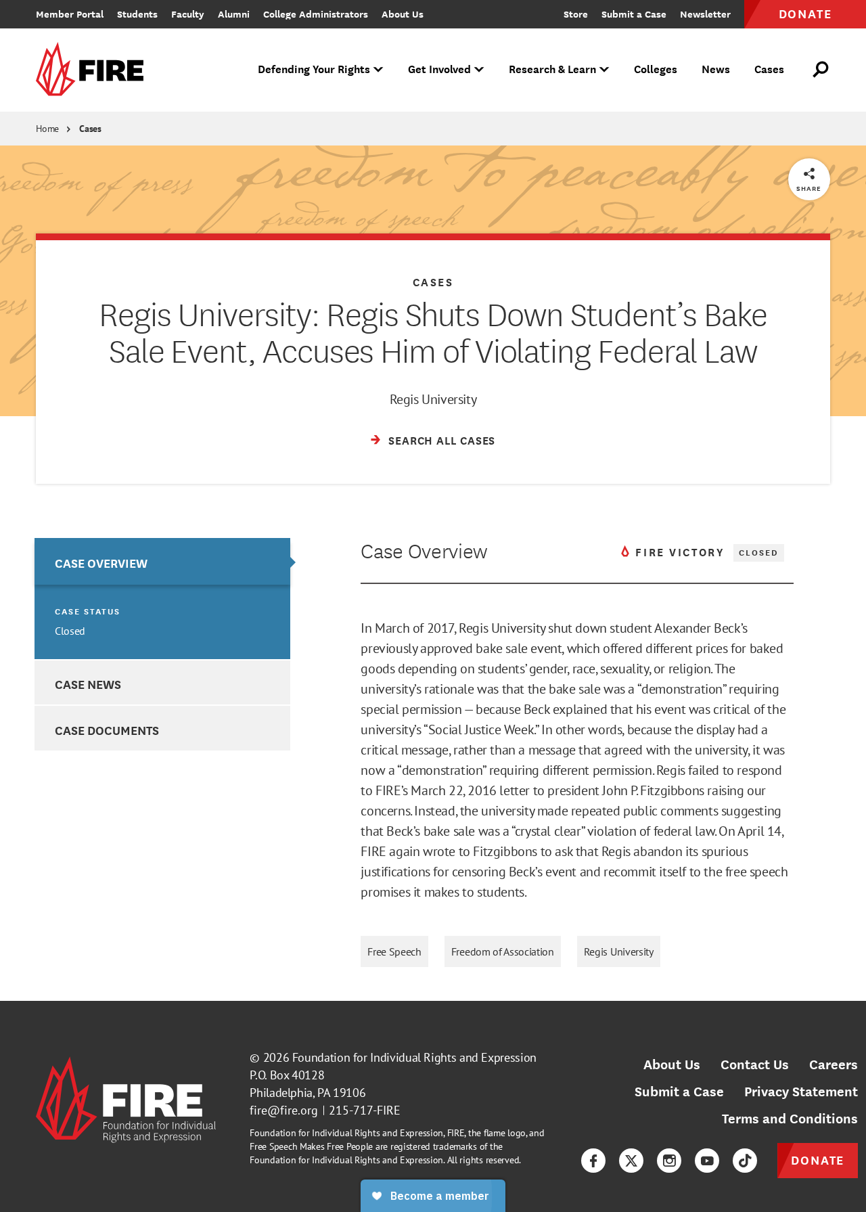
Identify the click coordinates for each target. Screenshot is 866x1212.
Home (47, 128)
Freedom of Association (502, 951)
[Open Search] (821, 69)
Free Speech (394, 951)
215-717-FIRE (365, 1110)
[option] (162, 598)
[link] (94, 70)
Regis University (619, 951)
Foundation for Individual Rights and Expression (414, 1057)
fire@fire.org (284, 1110)
